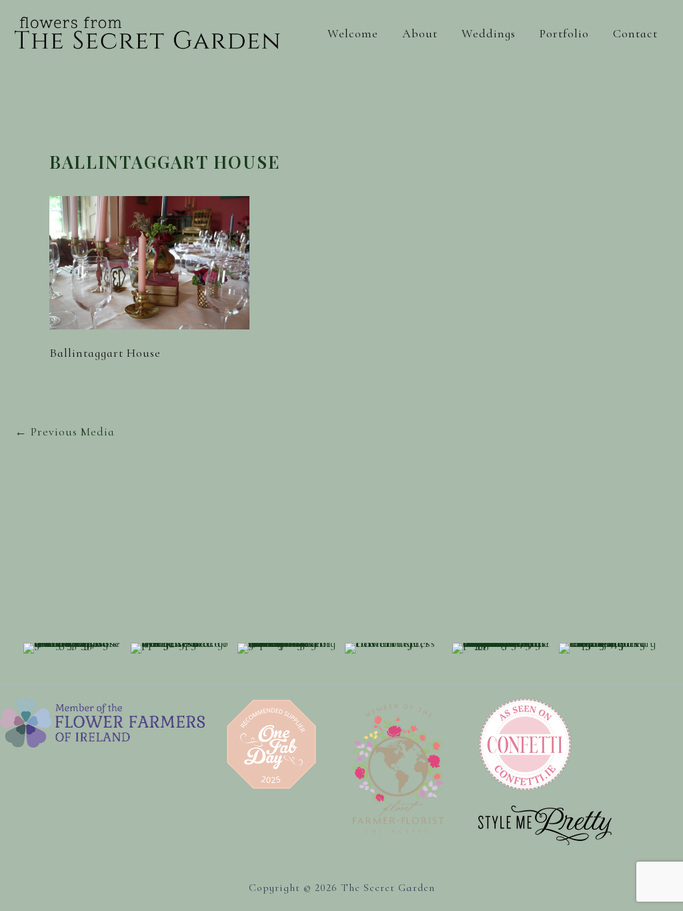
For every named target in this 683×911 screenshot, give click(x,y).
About (420, 33)
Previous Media (65, 431)
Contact (635, 33)
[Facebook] (608, 571)
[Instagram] (640, 571)
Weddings (489, 33)
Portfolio (564, 33)
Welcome (352, 33)
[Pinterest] (671, 571)
